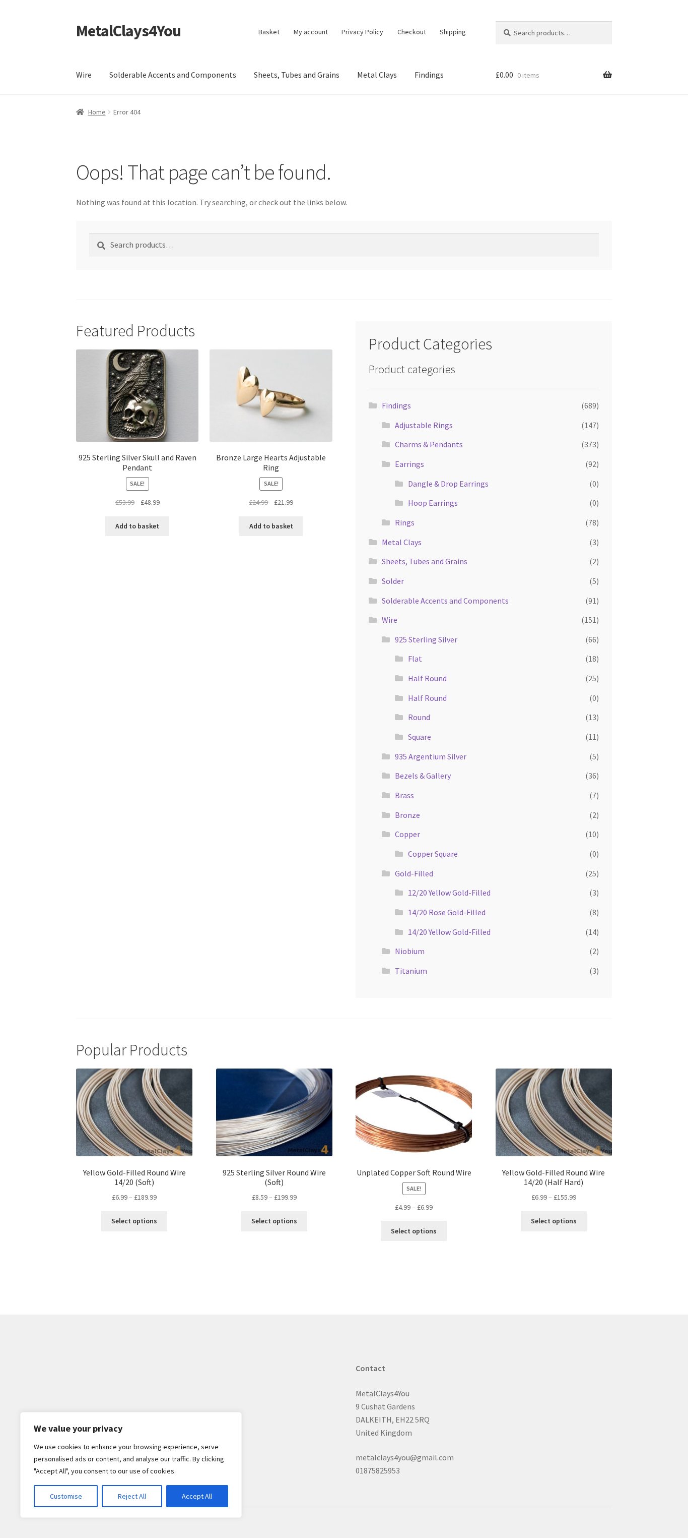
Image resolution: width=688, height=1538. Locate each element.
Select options (134, 1220)
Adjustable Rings (424, 425)
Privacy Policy (362, 31)
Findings (429, 75)
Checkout (411, 31)
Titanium (411, 971)
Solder (393, 581)
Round (419, 717)
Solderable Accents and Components (172, 75)
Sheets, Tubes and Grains (296, 75)
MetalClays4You (128, 31)
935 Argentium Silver (430, 756)
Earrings (409, 464)
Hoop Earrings (433, 503)
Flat (415, 659)
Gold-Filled (414, 873)
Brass (404, 795)
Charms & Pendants (429, 444)
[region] (131, 1465)
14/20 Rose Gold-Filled (447, 912)
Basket (269, 31)
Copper (407, 834)
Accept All (197, 1496)
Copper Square (433, 854)
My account (311, 31)
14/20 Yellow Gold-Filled (449, 932)
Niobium (410, 951)
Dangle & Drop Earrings (448, 484)
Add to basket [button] (137, 525)
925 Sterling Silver (426, 639)
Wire (84, 75)
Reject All (132, 1496)
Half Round (427, 678)
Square (419, 737)
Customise (66, 1496)
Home (97, 111)
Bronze (407, 815)
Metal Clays (377, 75)
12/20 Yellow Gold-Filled (449, 893)
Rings (405, 522)
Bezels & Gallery (423, 776)
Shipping (453, 31)
